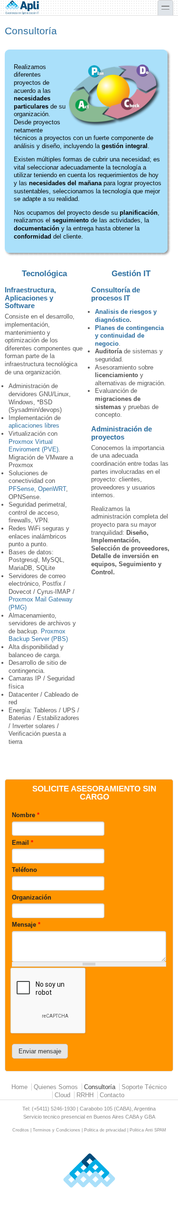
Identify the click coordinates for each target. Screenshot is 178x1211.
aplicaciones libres (34, 425)
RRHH (85, 1095)
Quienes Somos (56, 1087)
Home (19, 1087)
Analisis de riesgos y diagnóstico (126, 315)
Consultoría (99, 1087)
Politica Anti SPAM (148, 1130)
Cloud (62, 1095)
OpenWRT (52, 488)
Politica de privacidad (105, 1130)
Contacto (112, 1095)
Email (22, 842)
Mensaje (26, 924)
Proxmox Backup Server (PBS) (38, 635)
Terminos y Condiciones (56, 1130)
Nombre (25, 815)
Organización (31, 897)
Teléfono (24, 869)
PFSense (21, 488)
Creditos (20, 1130)
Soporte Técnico (144, 1087)
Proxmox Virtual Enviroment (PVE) (33, 445)
